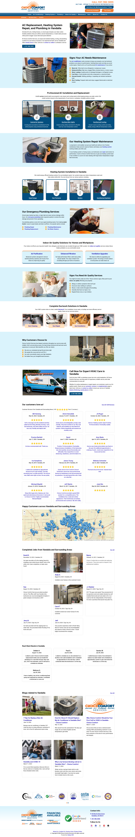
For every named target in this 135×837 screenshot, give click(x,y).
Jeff (56, 621)
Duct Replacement (104, 326)
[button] (94, 523)
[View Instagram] (91, 825)
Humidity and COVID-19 (31, 762)
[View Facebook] (95, 825)
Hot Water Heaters (53, 229)
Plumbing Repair (29, 227)
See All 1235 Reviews (108, 405)
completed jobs (102, 386)
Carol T (57, 606)
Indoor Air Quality (70, 14)
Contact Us (104, 14)
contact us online (49, 42)
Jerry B (26, 621)
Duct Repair (56, 326)
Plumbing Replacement (31, 229)
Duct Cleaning (32, 326)
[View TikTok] (108, 825)
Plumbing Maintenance (54, 227)
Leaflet (75, 540)
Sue (24, 587)
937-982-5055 (29, 46)
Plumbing (60, 14)
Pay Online (107, 10)
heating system (107, 147)
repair (104, 152)
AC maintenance (100, 65)
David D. (26, 555)
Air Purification (36, 254)
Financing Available (93, 10)
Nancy (88, 555)
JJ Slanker (90, 587)
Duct (89, 14)
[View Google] (100, 825)
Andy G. (57, 575)
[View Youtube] (104, 825)
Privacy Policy (78, 831)
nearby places (84, 390)
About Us (95, 14)
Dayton (71, 390)
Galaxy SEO (71, 835)
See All (112, 550)
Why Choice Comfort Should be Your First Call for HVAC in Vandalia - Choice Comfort (99, 720)
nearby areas (29, 42)
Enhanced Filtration (68, 254)
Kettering (77, 390)
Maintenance (82, 14)
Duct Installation (80, 326)
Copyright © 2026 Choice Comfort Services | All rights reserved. (68, 833)
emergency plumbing (34, 217)
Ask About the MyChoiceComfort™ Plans (99, 7)
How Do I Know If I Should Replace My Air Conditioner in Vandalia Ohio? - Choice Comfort (68, 720)
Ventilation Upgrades (100, 254)
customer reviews (90, 386)
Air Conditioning (38, 14)
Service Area (32, 17)
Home (29, 14)
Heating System (50, 14)
